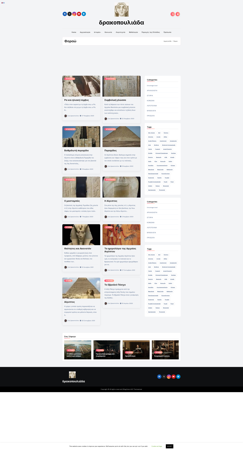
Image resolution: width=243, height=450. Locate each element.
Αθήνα (165, 137)
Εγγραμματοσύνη (162, 356)
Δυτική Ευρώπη (167, 149)
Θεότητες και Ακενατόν (77, 248)
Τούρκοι (157, 186)
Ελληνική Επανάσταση (162, 153)
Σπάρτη (150, 186)
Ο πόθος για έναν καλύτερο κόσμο (74, 355)
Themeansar (137, 389)
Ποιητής (159, 178)
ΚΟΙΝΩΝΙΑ (109, 280)
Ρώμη (172, 182)
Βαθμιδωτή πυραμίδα (76, 150)
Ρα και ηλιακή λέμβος (76, 100)
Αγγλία (158, 137)
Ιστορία (97, 32)
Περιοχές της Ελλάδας (151, 32)
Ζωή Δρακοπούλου (73, 116)
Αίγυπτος (69, 302)
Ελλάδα (150, 153)
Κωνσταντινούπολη (162, 165)
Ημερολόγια (130, 356)
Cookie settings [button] (156, 446)
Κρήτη (170, 161)
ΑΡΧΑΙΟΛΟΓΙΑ (110, 79)
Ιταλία (149, 161)
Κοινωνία (108, 32)
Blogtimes (126, 389)
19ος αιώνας (151, 133)
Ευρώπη (150, 157)
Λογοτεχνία (120, 32)
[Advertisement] (121, 60)
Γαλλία (150, 149)
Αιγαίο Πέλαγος (152, 141)
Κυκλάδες (150, 165)
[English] (2, 3)
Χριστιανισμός (152, 190)
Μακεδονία (151, 169)
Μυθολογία (133, 32)
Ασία (149, 145)
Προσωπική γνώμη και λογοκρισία (105, 355)
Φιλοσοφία (166, 186)
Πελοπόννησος (165, 173)
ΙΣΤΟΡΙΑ (68, 227)
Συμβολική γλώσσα (115, 100)
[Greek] (4, 3)
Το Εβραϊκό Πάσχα (115, 284)
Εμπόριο (173, 153)
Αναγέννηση (163, 141)
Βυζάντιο (156, 145)
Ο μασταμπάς (72, 201)
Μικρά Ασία (160, 169)
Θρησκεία (158, 157)
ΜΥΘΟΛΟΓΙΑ (70, 79)
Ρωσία (165, 182)
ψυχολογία (162, 190)
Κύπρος (173, 165)
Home (74, 32)
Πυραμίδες (110, 150)
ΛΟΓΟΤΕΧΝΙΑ (152, 106)
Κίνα (156, 161)
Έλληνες (166, 133)
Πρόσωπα (167, 32)
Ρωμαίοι (167, 178)
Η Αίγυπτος (110, 201)
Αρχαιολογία (85, 32)
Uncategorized (152, 86)
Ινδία (165, 157)
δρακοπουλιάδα (121, 22)
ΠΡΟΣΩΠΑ (151, 116)
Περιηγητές (151, 178)
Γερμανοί (157, 149)
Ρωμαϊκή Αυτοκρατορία (154, 182)
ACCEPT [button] (169, 446)
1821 (159, 133)
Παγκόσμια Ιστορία (153, 173)
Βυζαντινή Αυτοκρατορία (168, 145)
